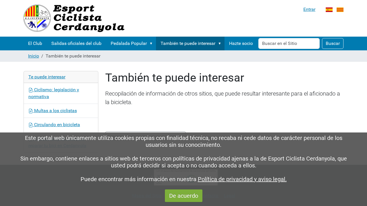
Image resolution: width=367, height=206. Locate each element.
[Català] (340, 9)
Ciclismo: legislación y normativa (53, 93)
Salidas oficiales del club (76, 43)
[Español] (329, 9)
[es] (74, 18)
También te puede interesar (188, 43)
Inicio (33, 56)
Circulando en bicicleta (56, 124)
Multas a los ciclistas (55, 110)
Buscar (333, 43)
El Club (35, 43)
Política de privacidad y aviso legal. (242, 179)
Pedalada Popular (129, 43)
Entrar (309, 9)
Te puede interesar (46, 77)
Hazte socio (241, 43)
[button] (152, 43)
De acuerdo (183, 195)
